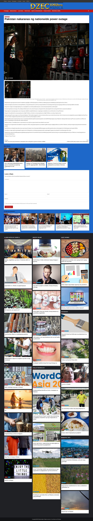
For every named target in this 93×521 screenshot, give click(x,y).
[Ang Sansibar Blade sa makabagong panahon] (18, 323)
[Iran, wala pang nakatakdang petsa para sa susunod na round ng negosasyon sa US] (14, 155)
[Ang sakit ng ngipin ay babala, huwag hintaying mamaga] (46, 274)
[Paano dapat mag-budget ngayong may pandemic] (75, 273)
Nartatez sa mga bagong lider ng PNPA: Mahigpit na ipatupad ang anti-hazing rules (81, 226)
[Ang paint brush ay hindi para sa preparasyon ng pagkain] (75, 323)
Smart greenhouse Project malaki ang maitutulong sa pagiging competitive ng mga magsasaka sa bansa (46, 417)
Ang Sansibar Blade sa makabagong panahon (16, 334)
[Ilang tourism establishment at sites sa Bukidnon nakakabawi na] (75, 474)
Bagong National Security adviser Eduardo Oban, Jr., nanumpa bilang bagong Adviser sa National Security (29, 226)
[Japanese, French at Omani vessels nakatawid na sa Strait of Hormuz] (57, 155)
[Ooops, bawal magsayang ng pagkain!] (75, 421)
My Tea (9, 407)
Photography (14, 1)
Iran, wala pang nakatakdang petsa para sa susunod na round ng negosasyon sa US (13, 165)
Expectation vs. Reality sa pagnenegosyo (15, 285)
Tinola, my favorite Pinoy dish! (69, 360)
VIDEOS (27, 1)
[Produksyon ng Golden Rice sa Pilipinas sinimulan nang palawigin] (46, 483)
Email (48, 194)
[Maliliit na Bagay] (18, 469)
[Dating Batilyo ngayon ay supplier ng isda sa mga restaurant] (18, 347)
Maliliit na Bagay (9, 480)
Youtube (9, 1)
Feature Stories (47, 10)
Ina (5, 410)
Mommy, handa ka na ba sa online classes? (73, 308)
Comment (7, 179)
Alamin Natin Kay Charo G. (9, 256)
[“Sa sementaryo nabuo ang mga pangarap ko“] (75, 397)
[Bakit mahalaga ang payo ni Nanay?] (18, 376)
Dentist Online (39, 256)
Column (24, 1)
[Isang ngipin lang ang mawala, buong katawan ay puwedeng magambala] (46, 300)
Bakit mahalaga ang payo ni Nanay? (14, 387)
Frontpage (6, 10)
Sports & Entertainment (36, 10)
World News (27, 10)
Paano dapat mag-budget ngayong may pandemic (74, 284)
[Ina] (18, 399)
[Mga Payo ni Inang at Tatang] (18, 445)
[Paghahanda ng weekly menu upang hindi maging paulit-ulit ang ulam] (75, 248)
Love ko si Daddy (66, 384)
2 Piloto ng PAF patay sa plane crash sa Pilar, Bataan (77, 141)
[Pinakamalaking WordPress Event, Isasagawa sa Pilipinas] (46, 379)
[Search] (88, 11)
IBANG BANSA (7, 16)
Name (6, 194)
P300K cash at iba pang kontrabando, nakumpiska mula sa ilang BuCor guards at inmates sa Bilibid (25, 141)
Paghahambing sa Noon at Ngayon (13, 433)
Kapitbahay (66, 356)
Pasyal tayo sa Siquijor (67, 511)
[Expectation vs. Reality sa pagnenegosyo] (18, 274)
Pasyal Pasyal (64, 482)
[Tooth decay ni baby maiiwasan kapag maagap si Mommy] (46, 248)
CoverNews (53, 519)
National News (13, 10)
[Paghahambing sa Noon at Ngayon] (18, 422)
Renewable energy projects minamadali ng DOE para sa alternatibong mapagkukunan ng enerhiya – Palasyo (63, 226)
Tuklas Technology (36, 440)
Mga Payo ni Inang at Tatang (12, 457)
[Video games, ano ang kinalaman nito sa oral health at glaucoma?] (46, 326)
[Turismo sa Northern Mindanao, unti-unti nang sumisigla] (75, 448)
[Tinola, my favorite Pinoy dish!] (75, 348)
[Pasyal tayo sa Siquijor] (75, 500)
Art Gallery (19, 1)
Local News (20, 10)
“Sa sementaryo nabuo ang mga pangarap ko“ (73, 408)
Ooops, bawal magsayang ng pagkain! (71, 432)
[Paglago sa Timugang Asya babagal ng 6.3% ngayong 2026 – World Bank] (35, 155)
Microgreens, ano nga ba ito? (12, 310)
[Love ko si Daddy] (75, 373)
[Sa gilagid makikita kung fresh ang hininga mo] (46, 351)
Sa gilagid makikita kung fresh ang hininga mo (45, 363)
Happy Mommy (67, 256)
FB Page (5, 1)
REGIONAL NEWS (56, 10)
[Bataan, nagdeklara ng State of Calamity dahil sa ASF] (18, 248)
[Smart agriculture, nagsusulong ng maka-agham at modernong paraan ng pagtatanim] (46, 432)
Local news (15, 256)
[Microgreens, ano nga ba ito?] (18, 298)
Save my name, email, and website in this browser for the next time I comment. (21, 203)
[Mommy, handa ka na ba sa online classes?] (75, 296)
